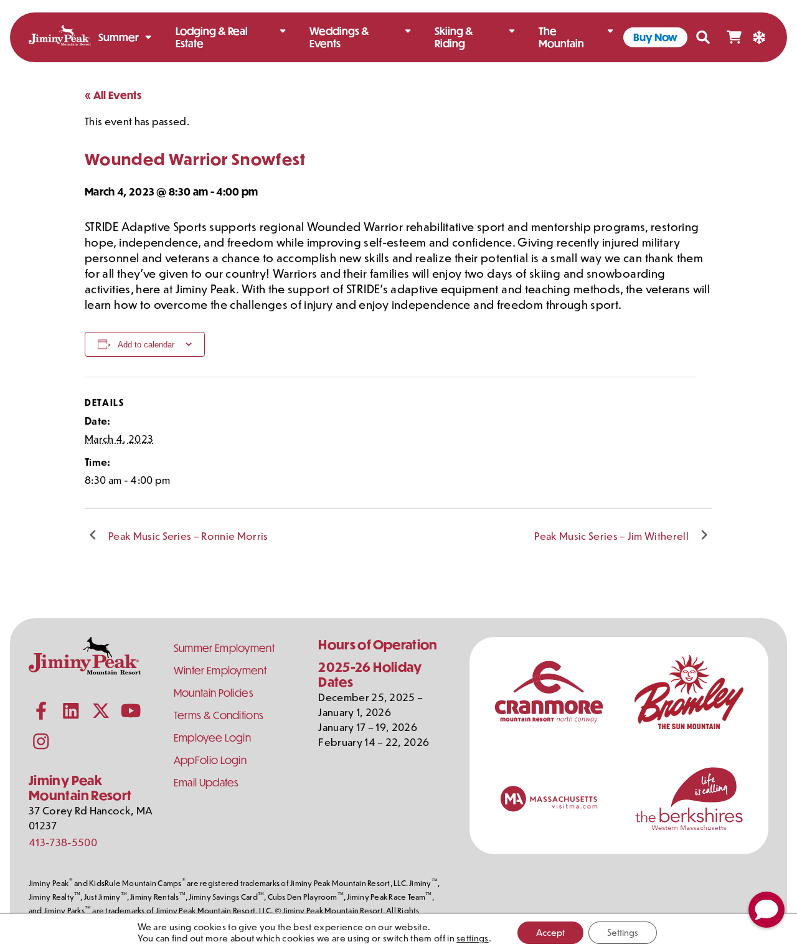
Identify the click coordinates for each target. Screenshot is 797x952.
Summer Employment (224, 647)
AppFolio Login (210, 759)
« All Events (113, 95)
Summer (118, 37)
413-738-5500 (63, 842)
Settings (622, 932)
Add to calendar (146, 344)
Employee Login (212, 737)
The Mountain (561, 37)
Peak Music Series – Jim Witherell (611, 535)
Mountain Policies (213, 692)
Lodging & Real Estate (212, 37)
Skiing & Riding (454, 37)
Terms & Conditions (219, 715)
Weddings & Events (339, 37)
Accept (550, 932)
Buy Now (655, 37)
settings (472, 938)
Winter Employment (220, 670)
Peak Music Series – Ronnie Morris (188, 535)
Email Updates (206, 782)
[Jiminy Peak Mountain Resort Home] (60, 37)
